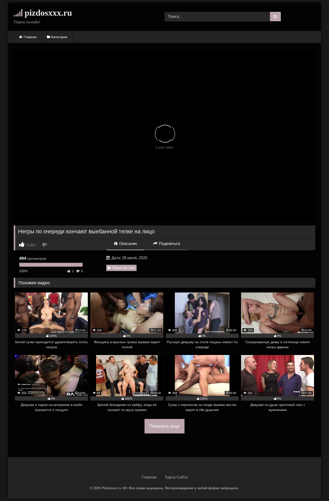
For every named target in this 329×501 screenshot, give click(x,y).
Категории (59, 37)
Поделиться (169, 244)
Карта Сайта (176, 477)
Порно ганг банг (123, 268)
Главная (30, 37)
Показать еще (164, 426)
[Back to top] (314, 486)
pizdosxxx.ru (47, 13)
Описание (127, 244)
